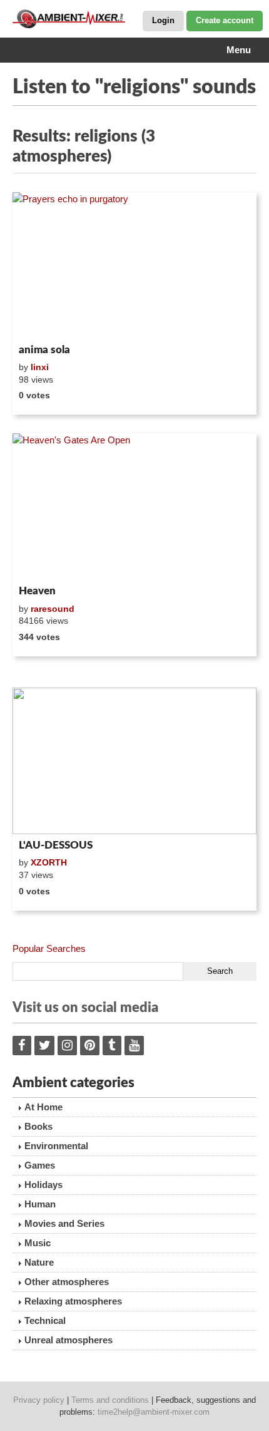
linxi (40, 367)
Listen (42, 322)
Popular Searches (49, 948)
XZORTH (49, 862)
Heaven (37, 591)
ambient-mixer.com (75, 19)
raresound (52, 609)
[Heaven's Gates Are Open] (134, 506)
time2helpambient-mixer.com (154, 1412)
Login (163, 20)
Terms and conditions (110, 1400)
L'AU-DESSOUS (56, 845)
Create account (224, 20)
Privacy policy (38, 1400)
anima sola (44, 349)
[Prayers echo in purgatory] (134, 265)
